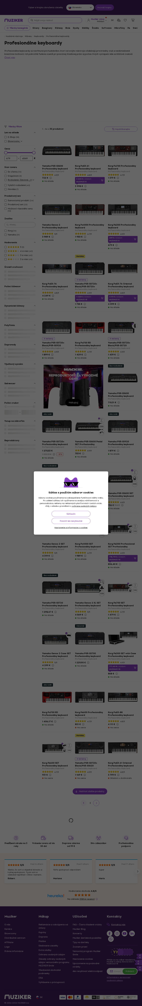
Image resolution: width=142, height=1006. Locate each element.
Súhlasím (71, 514)
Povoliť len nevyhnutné (71, 521)
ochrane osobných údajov (84, 506)
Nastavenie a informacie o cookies (71, 527)
